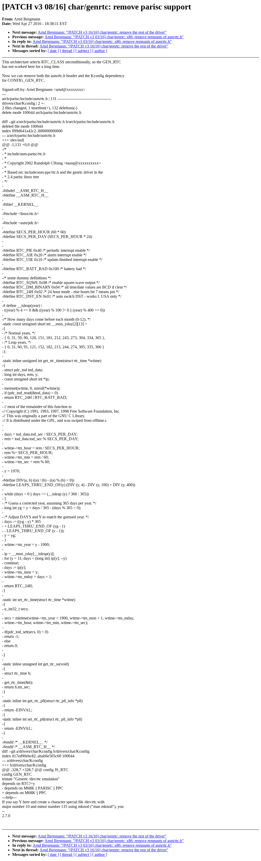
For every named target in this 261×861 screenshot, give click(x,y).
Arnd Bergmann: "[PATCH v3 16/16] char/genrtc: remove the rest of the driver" (102, 32)
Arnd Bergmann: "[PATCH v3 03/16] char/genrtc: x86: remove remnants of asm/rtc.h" (114, 37)
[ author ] (99, 51)
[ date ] (53, 51)
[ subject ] (83, 51)
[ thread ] (67, 51)
